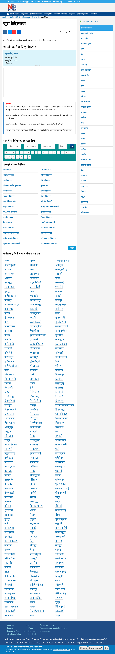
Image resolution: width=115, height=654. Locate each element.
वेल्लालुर (34, 571)
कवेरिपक (8, 339)
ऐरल (32, 291)
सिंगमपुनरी (60, 606)
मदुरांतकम (34, 523)
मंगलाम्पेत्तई (60, 510)
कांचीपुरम (59, 339)
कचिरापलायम (10, 295)
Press (30, 628)
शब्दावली (72, 14)
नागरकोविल (60, 440)
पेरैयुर (32, 470)
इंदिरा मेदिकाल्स (46, 180)
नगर (57, 431)
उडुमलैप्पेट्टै (35, 282)
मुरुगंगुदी (8, 536)
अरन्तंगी (8, 269)
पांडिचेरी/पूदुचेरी (86, 165)
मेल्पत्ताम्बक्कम (11, 540)
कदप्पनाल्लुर (35, 304)
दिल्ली (83, 81)
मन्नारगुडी (9, 527)
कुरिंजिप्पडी (60, 322)
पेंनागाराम (34, 462)
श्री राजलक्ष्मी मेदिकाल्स (11, 238)
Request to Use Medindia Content (53, 628)
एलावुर (7, 291)
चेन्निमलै (59, 365)
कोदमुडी (59, 352)
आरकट (8, 278)
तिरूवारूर (34, 414)
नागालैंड (83, 154)
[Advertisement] (39, 82)
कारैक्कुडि (9, 343)
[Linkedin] (19, 32)
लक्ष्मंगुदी (34, 558)
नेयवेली (58, 435)
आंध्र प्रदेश (84, 38)
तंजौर (32, 383)
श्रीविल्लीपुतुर (36, 584)
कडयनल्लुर (35, 300)
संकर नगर (60, 589)
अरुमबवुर (34, 273)
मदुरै (6, 523)
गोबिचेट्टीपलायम (12, 365)
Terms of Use (10, 651)
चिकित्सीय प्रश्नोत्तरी (60, 14)
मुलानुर (58, 540)
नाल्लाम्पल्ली (61, 444)
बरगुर (57, 501)
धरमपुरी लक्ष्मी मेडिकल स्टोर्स (50, 207)
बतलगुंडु (34, 501)
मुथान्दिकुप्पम (61, 519)
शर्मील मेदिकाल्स (8, 228)
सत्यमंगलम (35, 593)
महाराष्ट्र (84, 133)
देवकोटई (59, 427)
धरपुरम (7, 431)
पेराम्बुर (7, 475)
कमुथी (33, 317)
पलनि (58, 475)
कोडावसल (35, 352)
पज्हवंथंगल (35, 448)
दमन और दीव (85, 75)
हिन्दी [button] (78, 2)
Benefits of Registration (16, 631)
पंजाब (82, 170)
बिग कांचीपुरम (36, 505)
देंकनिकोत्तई (35, 427)
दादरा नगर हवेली (86, 70)
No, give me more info (95, 648)
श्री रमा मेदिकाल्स (46, 233)
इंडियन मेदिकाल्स (46, 175)
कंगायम (58, 291)
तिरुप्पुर (7, 405)
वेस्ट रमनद (60, 571)
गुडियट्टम (9, 361)
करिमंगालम (9, 326)
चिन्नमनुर (59, 374)
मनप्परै (33, 527)
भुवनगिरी (8, 510)
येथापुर (33, 549)
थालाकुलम (9, 418)
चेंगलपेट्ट (34, 365)
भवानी (32, 510)
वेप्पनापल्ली (35, 567)
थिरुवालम (59, 422)
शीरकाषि (59, 584)
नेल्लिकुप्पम (35, 440)
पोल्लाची (8, 501)
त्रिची (7, 392)
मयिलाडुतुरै (60, 532)
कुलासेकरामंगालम (38, 335)
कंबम (57, 313)
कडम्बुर (7, 300)
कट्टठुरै (34, 295)
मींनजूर (33, 545)
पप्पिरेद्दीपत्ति (9, 466)
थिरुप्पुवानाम (10, 422)
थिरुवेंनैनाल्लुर (36, 422)
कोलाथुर (34, 357)
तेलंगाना (83, 191)
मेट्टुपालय (9, 514)
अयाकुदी (59, 265)
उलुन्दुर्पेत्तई (35, 286)
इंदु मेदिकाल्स (7, 180)
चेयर (6, 370)
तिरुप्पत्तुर (59, 400)
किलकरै (8, 348)
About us (10, 625)
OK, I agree (83, 648)
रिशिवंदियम (9, 558)
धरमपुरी (33, 431)
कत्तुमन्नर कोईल (12, 304)
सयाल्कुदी (8, 602)
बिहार (82, 54)
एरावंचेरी (59, 286)
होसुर (57, 615)
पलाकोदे (8, 484)
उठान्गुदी (8, 282)
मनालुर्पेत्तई (9, 532)
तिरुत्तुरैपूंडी (9, 400)
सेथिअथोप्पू (60, 593)
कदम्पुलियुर (60, 304)
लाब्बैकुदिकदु (61, 558)
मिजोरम (83, 149)
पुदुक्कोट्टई (35, 453)
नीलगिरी (8, 448)
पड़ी (57, 448)
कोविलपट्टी (61, 357)
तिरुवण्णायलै (10, 409)
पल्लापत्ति (8, 479)
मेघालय (83, 144)
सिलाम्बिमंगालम (37, 611)
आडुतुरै (58, 273)
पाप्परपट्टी (35, 488)
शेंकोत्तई (8, 584)
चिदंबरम (59, 370)
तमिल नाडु (84, 186)
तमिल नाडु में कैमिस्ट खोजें (30, 17)
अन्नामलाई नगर (62, 260)
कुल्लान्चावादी (61, 326)
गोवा (82, 86)
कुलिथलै (59, 335)
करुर (6, 322)
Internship (47, 2)
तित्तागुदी (59, 392)
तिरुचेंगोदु (34, 396)
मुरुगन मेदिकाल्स (46, 212)
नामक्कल (34, 444)
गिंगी (57, 361)
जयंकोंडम (34, 378)
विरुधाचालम (10, 580)
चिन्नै (32, 374)
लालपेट (33, 562)
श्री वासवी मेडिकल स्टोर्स (11, 244)
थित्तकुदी (34, 418)
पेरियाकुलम (35, 475)
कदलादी (34, 308)
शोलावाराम (9, 589)
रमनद (58, 549)
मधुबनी (58, 523)
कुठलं (58, 295)
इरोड (57, 278)
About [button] (12, 2)
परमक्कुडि (60, 466)
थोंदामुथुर (8, 427)
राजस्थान (84, 175)
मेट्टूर (32, 514)
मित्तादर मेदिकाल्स (46, 217)
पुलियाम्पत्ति (60, 484)
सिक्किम (83, 181)
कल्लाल (8, 330)
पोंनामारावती (60, 492)
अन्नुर (32, 260)
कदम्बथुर (8, 308)
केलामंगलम (35, 330)
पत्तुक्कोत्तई (9, 453)
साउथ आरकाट (11, 606)
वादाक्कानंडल (10, 576)
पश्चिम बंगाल (85, 212)
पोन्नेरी (33, 492)
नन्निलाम (8, 435)
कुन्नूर (7, 313)
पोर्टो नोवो (8, 497)
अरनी (32, 269)
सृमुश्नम (59, 597)
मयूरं (32, 532)
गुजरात (83, 91)
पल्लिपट (34, 479)
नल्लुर (7, 440)
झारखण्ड (83, 112)
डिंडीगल (59, 378)
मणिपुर (83, 139)
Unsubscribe (45, 631)
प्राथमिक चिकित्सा (36, 14)
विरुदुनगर (59, 576)
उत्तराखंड (84, 207)
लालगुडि (8, 562)
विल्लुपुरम (34, 580)
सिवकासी (59, 611)
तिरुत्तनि (59, 396)
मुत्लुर (7, 519)
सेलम (32, 602)
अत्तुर (6, 260)
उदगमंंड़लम (9, 286)
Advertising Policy (14, 634)
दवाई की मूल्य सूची (83, 14)
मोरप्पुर (58, 545)
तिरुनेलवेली (35, 400)
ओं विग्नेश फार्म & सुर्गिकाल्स (12, 185)
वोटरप (58, 580)
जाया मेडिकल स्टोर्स (9, 201)
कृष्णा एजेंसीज (7, 191)
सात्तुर (32, 606)
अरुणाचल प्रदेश (86, 44)
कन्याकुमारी (35, 313)
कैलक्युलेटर (48, 14)
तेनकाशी (8, 387)
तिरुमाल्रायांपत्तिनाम (64, 405)
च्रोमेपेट (34, 370)
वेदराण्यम (59, 562)
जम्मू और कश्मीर (86, 107)
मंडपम (58, 514)
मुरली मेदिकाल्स (8, 217)
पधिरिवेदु (59, 457)
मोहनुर (7, 549)
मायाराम (7, 545)
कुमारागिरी (60, 317)
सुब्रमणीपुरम (10, 597)
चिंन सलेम (9, 374)
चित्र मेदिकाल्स (46, 196)
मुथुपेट (33, 519)
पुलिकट (33, 484)
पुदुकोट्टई (60, 453)
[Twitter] (10, 32)
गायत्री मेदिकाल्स (8, 196)
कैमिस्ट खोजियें (15, 17)
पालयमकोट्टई (62, 488)
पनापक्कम (60, 462)
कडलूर (58, 300)
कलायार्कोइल (61, 330)
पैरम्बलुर (8, 470)
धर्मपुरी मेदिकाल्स (8, 207)
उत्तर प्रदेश (84, 202)
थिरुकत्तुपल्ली (61, 418)
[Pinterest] (14, 32)
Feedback (32, 634)
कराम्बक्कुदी (35, 322)
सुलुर (57, 602)
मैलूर (32, 540)
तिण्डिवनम (35, 392)
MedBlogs (59, 2)
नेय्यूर (32, 435)
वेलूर (6, 571)
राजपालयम (9, 554)
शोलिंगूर (33, 589)
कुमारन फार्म (44, 185)
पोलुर (57, 497)
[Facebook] (5, 32)
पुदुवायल (34, 457)
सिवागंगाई (8, 615)
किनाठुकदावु (61, 343)
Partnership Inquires (48, 625)
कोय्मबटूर (8, 357)
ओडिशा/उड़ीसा (86, 160)
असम (82, 49)
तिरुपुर (33, 405)
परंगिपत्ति (34, 466)
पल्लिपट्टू (60, 479)
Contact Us (71, 2)
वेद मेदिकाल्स (7, 222)
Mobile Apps (24, 2)
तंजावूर (7, 383)
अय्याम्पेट (34, 265)
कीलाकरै (59, 348)
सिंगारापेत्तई (9, 611)
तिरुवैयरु (34, 409)
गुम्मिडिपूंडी (35, 361)
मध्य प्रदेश (84, 128)
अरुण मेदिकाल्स (8, 170)
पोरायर (33, 497)
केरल (82, 123)
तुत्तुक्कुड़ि (59, 383)
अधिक (72, 248)
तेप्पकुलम (59, 387)
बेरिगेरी (7, 505)
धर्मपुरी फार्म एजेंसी (46, 201)
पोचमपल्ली (9, 492)
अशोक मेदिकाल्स (46, 170)
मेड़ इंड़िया (5, 17)
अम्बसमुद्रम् (9, 265)
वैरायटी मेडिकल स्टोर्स (48, 222)
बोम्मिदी (58, 505)
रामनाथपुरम (35, 554)
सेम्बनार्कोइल (36, 597)
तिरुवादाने (9, 414)
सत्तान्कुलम (9, 593)
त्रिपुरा (83, 197)
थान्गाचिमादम (61, 414)
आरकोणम (34, 278)
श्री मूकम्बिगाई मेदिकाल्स (11, 233)
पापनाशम (8, 488)
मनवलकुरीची (61, 527)
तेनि (32, 387)
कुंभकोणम (9, 317)
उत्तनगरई (59, 282)
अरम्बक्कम (9, 273)
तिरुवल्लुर (60, 409)
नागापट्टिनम (10, 444)
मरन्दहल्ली (60, 536)
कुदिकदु (59, 308)
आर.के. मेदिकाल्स (8, 175)
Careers (37, 2)
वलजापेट (59, 567)
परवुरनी (58, 470)
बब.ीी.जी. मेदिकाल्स (10, 212)
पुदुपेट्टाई (8, 457)
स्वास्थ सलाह (14, 14)
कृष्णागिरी (34, 339)
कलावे (7, 335)
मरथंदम (33, 536)
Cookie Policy (57, 649)
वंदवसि (7, 567)
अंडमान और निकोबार (87, 33)
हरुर (32, 615)
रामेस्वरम (59, 554)
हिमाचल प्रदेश (85, 102)
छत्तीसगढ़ (84, 65)
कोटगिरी (8, 352)
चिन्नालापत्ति (10, 378)
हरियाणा (83, 96)
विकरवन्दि (34, 576)
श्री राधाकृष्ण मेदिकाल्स (48, 238)
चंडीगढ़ (83, 59)
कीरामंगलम (35, 348)
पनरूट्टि (8, 462)
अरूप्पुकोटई (61, 269)
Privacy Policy (65, 649)
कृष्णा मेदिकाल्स (46, 191)
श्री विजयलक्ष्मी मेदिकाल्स (49, 244)
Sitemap (31, 631)
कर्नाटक (83, 117)
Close (106, 648)
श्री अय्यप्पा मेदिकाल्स (48, 228)
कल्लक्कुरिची (36, 326)
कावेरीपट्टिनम (36, 343)
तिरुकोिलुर (9, 396)
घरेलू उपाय (24, 14)
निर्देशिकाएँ (94, 14)
